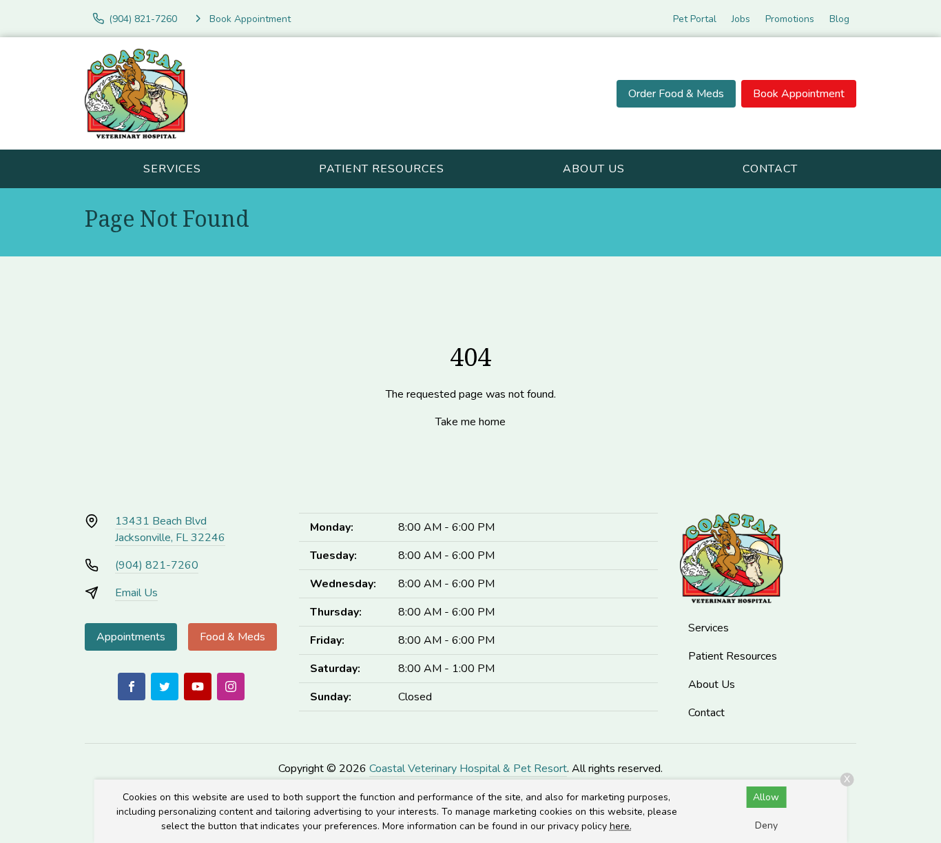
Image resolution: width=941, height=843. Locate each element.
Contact (770, 168)
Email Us (136, 592)
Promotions (789, 19)
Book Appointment (799, 93)
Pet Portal (694, 19)
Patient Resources (381, 168)
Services (172, 168)
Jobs (741, 19)
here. (621, 826)
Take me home (470, 421)
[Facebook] (131, 686)
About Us (594, 168)
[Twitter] (164, 686)
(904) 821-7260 (156, 565)
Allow (766, 797)
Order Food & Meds (676, 93)
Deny (766, 825)
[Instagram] (231, 686)
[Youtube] (197, 686)
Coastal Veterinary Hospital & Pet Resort (468, 768)
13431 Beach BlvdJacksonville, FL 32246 (170, 529)
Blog (839, 19)
